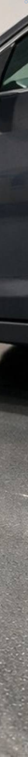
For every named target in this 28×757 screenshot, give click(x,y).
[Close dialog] (26, 2)
